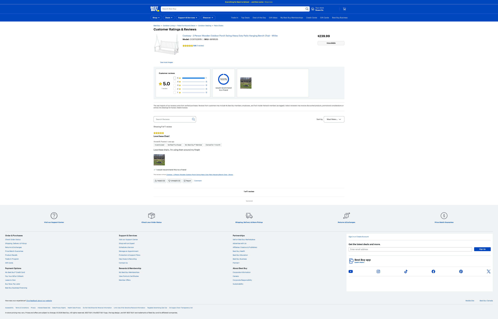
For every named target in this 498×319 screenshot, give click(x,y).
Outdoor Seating (204, 25)
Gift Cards (9, 263)
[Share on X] (489, 271)
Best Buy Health (239, 251)
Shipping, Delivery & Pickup (16, 243)
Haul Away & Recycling (128, 259)
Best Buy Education (240, 255)
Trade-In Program (12, 259)
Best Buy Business (240, 259)
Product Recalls (11, 255)
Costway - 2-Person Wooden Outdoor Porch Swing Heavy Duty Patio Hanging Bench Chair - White (230, 35)
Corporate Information (242, 272)
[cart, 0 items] (344, 8)
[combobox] (334, 119)
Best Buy (157, 25)
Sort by (320, 119)
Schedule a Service (126, 247)
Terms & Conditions (22, 308)
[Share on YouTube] (351, 271)
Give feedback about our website (39, 301)
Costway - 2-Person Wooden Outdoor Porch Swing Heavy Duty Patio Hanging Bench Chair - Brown (200, 174)
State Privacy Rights (59, 308)
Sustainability (238, 284)
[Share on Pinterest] (461, 271)
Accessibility (9, 308)
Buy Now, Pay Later (12, 284)
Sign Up (482, 249)
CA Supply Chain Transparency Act (181, 308)
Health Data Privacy (74, 308)
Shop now (268, 2)
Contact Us (123, 263)
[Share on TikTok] (406, 271)
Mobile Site (470, 301)
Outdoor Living (169, 25)
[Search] (193, 119)
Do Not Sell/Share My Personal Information (97, 308)
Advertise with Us (239, 243)
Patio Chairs (218, 25)
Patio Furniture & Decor (186, 25)
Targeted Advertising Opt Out (157, 308)
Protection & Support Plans (129, 255)
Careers (236, 276)
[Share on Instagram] (378, 271)
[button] (156, 17)
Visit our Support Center (128, 239)
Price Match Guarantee (14, 251)
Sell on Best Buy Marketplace (244, 239)
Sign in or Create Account (359, 237)
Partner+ (236, 263)
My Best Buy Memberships (129, 272)
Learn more (360, 262)
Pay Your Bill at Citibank (14, 276)
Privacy (33, 308)
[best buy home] (154, 9)
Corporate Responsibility (242, 280)
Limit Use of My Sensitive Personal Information (129, 308)
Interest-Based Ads (44, 308)
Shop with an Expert (127, 243)
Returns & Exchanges (13, 247)
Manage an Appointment (128, 251)
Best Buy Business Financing (16, 288)
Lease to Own (10, 280)
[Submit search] (307, 9)
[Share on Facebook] (433, 271)
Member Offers (124, 280)
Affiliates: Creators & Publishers (245, 247)
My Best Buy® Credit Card (15, 272)
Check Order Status (12, 239)
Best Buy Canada (486, 301)
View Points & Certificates (129, 276)
